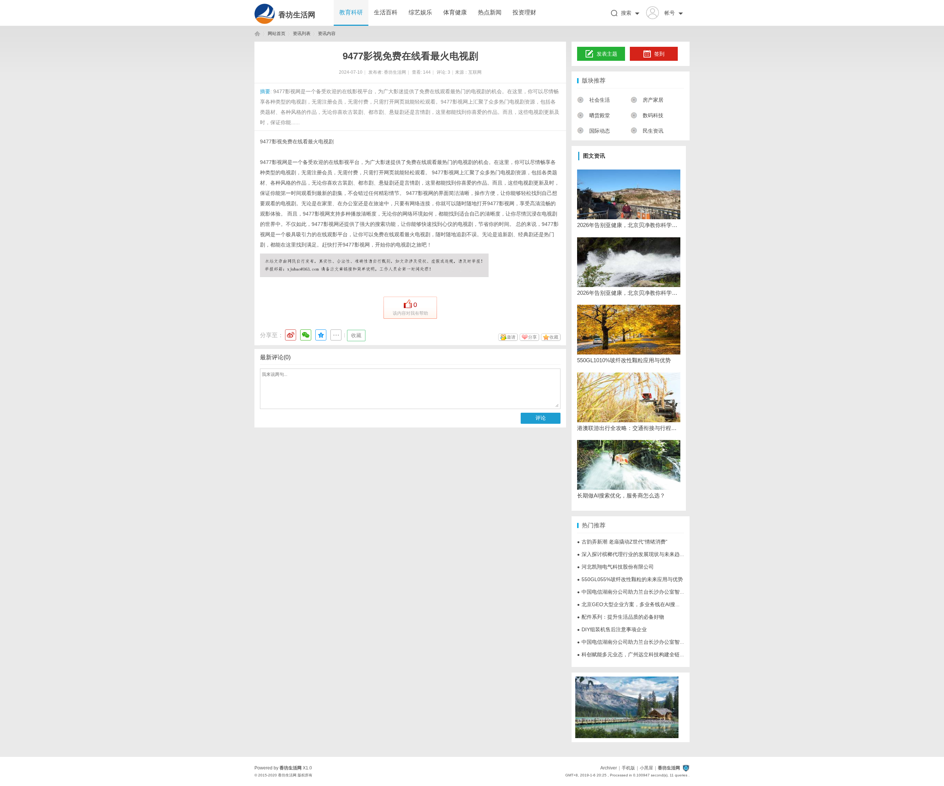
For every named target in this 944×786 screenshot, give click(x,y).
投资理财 (524, 12)
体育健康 (455, 12)
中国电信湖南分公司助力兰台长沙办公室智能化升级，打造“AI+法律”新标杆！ (667, 592)
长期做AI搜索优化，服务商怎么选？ (621, 495)
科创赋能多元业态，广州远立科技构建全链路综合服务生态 (646, 654)
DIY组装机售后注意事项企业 (612, 629)
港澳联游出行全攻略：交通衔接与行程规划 (628, 428)
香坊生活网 (296, 15)
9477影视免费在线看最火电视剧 (297, 141)
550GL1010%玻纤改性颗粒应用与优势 (624, 360)
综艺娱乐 (420, 12)
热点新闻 (490, 12)
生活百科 (386, 12)
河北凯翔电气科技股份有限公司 (615, 567)
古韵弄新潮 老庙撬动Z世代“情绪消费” (622, 542)
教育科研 (351, 12)
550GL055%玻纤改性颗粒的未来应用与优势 (630, 579)
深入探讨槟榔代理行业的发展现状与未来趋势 (631, 554)
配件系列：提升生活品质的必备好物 (620, 617)
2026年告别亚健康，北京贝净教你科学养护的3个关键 (628, 225)
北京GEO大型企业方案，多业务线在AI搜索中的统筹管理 (644, 604)
